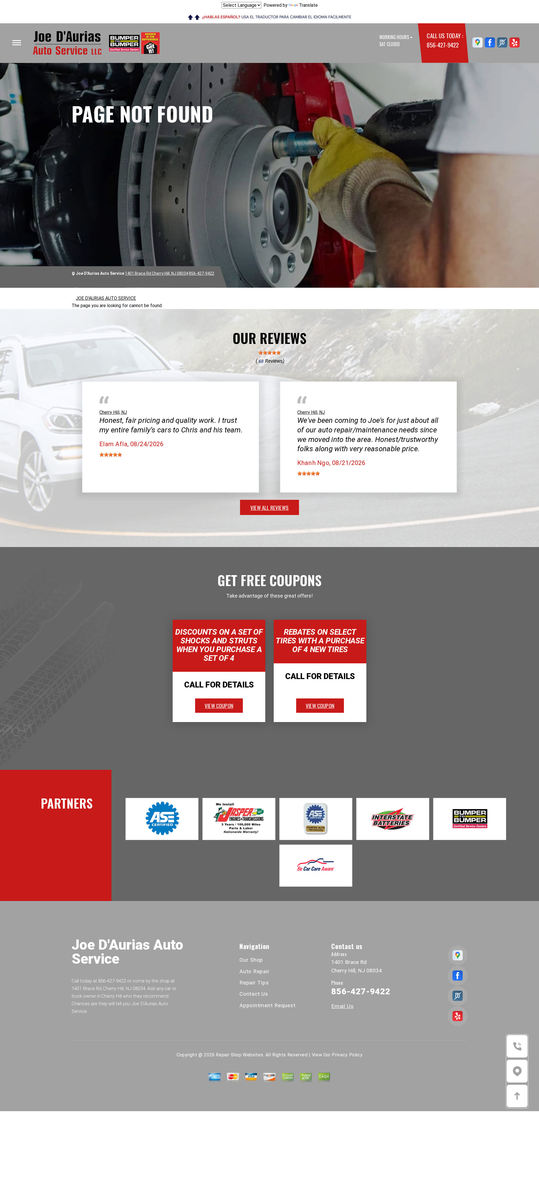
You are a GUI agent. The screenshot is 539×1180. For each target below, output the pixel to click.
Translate (308, 5)
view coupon (219, 705)
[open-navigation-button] (16, 42)
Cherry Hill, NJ (113, 412)
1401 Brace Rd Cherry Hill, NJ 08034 (156, 273)
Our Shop (251, 960)
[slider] (269, 352)
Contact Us (253, 994)
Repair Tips (254, 982)
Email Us (342, 1006)
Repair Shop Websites (239, 1055)
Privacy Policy (347, 1055)
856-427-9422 (442, 44)
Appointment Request (267, 1005)
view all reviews (269, 507)
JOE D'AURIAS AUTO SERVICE (106, 298)
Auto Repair (254, 971)
